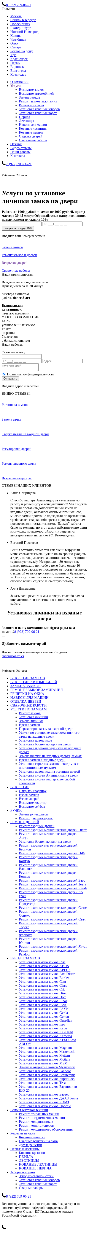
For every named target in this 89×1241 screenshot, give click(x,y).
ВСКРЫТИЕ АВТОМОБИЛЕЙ (33, 682)
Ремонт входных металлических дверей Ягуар (53, 946)
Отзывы (16, 144)
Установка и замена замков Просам (45, 1106)
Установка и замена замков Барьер (44, 1094)
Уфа (13, 55)
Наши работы (20, 152)
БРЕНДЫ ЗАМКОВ (25, 958)
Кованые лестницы (33, 128)
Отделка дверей (30, 136)
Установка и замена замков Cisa (42, 962)
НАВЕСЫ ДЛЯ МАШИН (29, 697)
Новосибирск (20, 24)
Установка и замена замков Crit (42, 989)
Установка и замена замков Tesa (42, 1083)
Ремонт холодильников (36, 1121)
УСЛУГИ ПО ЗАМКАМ (28, 709)
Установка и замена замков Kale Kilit (46, 1032)
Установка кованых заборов (39, 109)
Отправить (10, 378)
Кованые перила (31, 132)
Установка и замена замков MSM (43, 1063)
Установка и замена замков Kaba (43, 1028)
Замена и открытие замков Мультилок (47, 1067)
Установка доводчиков (35, 740)
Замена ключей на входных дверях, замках (50, 756)
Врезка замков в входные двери (42, 760)
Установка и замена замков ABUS (44, 966)
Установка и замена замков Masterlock (47, 1051)
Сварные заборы (31, 1188)
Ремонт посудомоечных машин (42, 1118)
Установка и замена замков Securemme (47, 1075)
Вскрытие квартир (32, 802)
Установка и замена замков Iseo (42, 1024)
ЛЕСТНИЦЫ (29, 1160)
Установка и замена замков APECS (44, 970)
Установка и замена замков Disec (43, 993)
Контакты (17, 156)
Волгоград (18, 70)
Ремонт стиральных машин (39, 1114)
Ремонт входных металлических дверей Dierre (53, 830)
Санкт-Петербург (23, 20)
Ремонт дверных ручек (36, 818)
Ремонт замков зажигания (38, 101)
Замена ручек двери (33, 814)
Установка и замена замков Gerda (43, 1012)
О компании (19, 82)
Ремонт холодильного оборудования (46, 1129)
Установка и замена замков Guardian (45, 1020)
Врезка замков (29, 725)
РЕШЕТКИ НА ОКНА (27, 693)
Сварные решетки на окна (38, 1141)
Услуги (15, 86)
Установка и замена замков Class (43, 985)
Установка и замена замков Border (44, 977)
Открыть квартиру (32, 791)
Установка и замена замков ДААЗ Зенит (48, 1098)
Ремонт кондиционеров (36, 1125)
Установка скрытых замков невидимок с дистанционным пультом (48, 765)
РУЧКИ (16, 810)
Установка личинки (33, 717)
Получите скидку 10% (17, 228)
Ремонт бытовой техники (29, 1110)
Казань (15, 35)
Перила (24, 117)
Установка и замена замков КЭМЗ (44, 1102)
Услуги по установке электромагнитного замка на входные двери (49, 734)
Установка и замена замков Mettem (44, 1055)
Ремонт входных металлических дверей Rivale (53, 888)
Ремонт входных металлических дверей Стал (52, 919)
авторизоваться (13, 656)
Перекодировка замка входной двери (46, 729)
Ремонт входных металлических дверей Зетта (52, 884)
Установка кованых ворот (38, 113)
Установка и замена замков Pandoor (45, 1071)
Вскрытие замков (31, 89)
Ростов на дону (21, 51)
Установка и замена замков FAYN (44, 1009)
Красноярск (19, 59)
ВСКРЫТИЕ (19, 787)
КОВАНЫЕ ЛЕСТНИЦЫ (38, 1164)
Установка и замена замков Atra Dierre (47, 974)
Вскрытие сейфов (32, 806)
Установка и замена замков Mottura (44, 1059)
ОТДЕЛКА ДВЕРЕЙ (25, 701)
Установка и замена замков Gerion (44, 1016)
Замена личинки (31, 721)
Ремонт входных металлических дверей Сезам (53, 907)
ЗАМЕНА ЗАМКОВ (25, 686)
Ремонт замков (30, 713)
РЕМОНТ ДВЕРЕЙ (24, 822)
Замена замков (29, 97)
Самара (15, 47)
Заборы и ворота (22, 1172)
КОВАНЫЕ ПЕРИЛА (35, 1168)
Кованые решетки (32, 1137)
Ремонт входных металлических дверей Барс (52, 880)
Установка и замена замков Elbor (43, 1001)
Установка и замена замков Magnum (45, 1048)
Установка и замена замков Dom (42, 997)
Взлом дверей (29, 799)
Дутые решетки (30, 1145)
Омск (14, 43)
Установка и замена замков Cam (42, 981)
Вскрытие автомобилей (36, 93)
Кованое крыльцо (32, 1153)
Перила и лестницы (25, 1149)
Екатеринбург (20, 28)
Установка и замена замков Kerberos (45, 1036)
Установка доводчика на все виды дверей (49, 771)
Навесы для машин (33, 124)
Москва (16, 16)
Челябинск (18, 39)
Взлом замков (29, 795)
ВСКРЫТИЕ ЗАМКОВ (27, 678)
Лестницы (26, 121)
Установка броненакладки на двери (45, 744)
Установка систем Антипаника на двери (48, 775)
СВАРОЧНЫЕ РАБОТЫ (28, 705)
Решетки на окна (31, 105)
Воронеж (17, 67)
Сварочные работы (33, 140)
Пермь (15, 63)
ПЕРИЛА (26, 1156)
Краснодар (18, 74)
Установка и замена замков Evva (43, 1005)
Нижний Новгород (24, 31)
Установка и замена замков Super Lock (47, 1079)
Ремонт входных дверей (36, 826)
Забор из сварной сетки (36, 1176)
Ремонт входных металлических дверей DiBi (52, 853)
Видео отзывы (21, 148)
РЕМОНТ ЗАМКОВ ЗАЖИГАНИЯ (36, 690)
